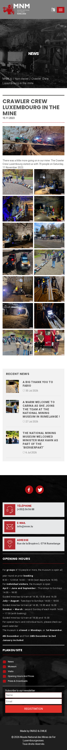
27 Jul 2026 (31, 421)
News (11, 661)
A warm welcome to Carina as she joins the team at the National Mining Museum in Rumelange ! (41, 409)
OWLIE (43, 731)
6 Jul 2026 (31, 452)
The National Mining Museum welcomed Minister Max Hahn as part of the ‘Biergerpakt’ (40, 440)
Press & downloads (17, 681)
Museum (12, 666)
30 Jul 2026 (31, 390)
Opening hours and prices (21, 676)
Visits (10, 671)
